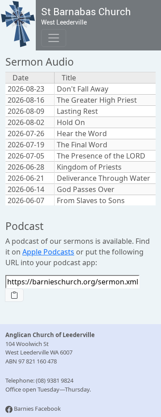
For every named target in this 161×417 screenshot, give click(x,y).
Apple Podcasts (48, 252)
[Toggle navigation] (53, 38)
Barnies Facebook (37, 408)
